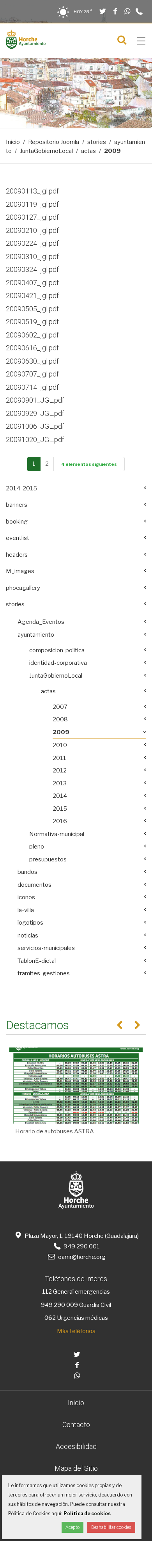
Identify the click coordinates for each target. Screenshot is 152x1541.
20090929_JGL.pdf (35, 413)
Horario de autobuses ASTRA (54, 1131)
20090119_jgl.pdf (32, 204)
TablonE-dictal (37, 960)
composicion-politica (57, 650)
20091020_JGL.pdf (35, 439)
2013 (60, 783)
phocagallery (23, 587)
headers (17, 554)
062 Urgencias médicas (76, 1317)
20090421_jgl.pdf (32, 295)
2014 (60, 795)
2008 (60, 719)
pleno (36, 846)
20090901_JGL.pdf (35, 400)
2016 (60, 821)
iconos (26, 897)
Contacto (76, 1424)
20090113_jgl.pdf (32, 191)
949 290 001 (80, 1246)
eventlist (17, 537)
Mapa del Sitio (76, 1468)
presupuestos (48, 859)
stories (96, 142)
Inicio (13, 142)
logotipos (30, 922)
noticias (28, 935)
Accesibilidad (76, 1446)
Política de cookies (87, 1513)
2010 (60, 745)
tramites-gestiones (44, 973)
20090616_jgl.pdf (32, 348)
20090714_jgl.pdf (32, 387)
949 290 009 (59, 1304)
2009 (61, 732)
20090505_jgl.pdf (32, 309)
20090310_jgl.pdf (32, 256)
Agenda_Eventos (41, 621)
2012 (60, 770)
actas (88, 150)
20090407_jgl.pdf (32, 283)
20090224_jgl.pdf (32, 243)
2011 (59, 758)
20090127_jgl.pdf (32, 217)
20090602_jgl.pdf (32, 335)
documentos (34, 884)
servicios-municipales (46, 948)
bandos (27, 871)
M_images (20, 571)
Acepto (72, 1527)
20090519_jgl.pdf (32, 322)
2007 (60, 706)
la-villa (26, 910)
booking (17, 521)
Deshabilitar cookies (111, 1527)
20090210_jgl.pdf (32, 230)
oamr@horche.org (81, 1256)
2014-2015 (21, 488)
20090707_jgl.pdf (32, 374)
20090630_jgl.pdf (32, 361)
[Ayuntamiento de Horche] (26, 47)
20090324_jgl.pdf (32, 269)
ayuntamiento (36, 634)
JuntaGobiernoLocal (46, 150)
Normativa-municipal (56, 834)
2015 (60, 808)
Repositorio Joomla (53, 142)
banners (16, 504)
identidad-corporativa (58, 662)
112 (47, 1291)
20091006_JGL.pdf (35, 426)
